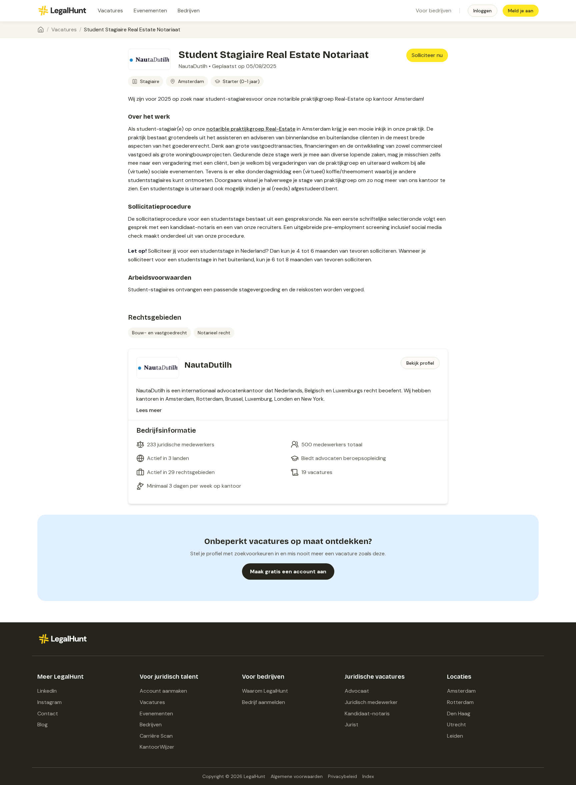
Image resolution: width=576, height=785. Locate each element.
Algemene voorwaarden (297, 776)
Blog (42, 724)
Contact (47, 713)
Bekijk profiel (420, 363)
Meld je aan (520, 11)
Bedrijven (189, 10)
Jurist (351, 724)
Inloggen (482, 11)
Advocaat (357, 690)
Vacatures (110, 10)
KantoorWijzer (157, 746)
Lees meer (149, 410)
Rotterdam (460, 702)
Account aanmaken (163, 690)
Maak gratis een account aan (288, 571)
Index (368, 776)
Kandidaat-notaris (367, 713)
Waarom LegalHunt (265, 690)
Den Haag (458, 713)
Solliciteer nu (427, 55)
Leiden (455, 735)
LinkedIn (47, 690)
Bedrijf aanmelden (263, 702)
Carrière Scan (156, 735)
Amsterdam (461, 690)
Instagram (49, 702)
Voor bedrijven (433, 10)
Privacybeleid (342, 776)
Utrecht (456, 724)
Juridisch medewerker (371, 702)
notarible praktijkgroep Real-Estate (250, 128)
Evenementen (150, 10)
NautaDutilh (193, 66)
